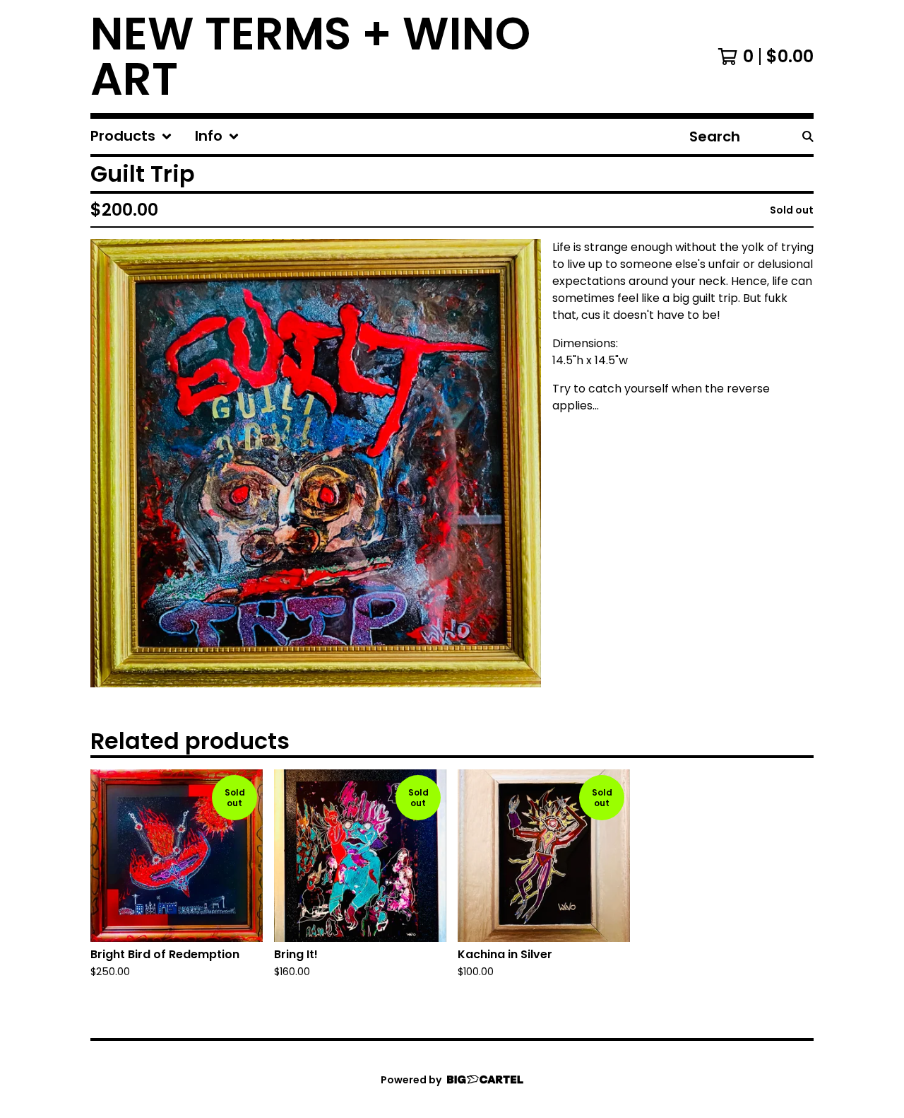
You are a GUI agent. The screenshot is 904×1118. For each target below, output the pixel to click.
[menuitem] (131, 136)
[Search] (808, 136)
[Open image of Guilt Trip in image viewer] (315, 463)
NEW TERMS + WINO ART (310, 56)
